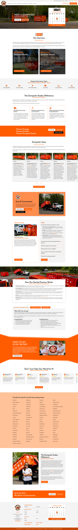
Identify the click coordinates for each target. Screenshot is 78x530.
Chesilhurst (28, 404)
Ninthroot (60, 528)
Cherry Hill (15, 404)
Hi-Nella (14, 417)
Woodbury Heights (43, 441)
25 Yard (25, 514)
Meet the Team (18, 259)
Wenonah (14, 439)
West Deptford (29, 439)
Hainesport (28, 415)
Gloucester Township (17, 413)
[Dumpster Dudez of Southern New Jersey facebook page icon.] (74, 1)
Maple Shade (15, 421)
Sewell (54, 432)
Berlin (54, 400)
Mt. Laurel (28, 426)
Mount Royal (55, 423)
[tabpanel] (21, 113)
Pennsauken (15, 430)
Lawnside (41, 417)
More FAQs (44, 259)
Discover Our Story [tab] (35, 307)
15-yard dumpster (47, 164)
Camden (41, 402)
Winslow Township (16, 441)
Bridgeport (28, 402)
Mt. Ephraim (15, 426)
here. (23, 317)
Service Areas (27, 524)
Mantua (54, 419)
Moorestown (42, 423)
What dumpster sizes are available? (48, 248)
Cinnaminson (42, 404)
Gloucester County (57, 410)
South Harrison (29, 434)
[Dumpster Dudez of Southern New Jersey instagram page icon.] (76, 1)
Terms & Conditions (40, 528)
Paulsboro (55, 428)
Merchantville (15, 423)
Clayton (14, 406)
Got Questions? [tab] (45, 307)
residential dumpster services (23, 57)
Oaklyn (27, 428)
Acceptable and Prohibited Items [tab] (21, 307)
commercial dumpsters (44, 58)
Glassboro (28, 410)
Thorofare (15, 436)
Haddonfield (15, 415)
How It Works (31, 3)
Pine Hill (27, 430)
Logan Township (16, 419)
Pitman (54, 430)
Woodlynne (55, 441)
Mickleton (28, 423)
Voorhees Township (30, 436)
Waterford (55, 436)
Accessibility (46, 528)
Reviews (52, 471)
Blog (72, 0)
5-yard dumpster (19, 164)
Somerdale (15, 434)
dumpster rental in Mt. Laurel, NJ (45, 42)
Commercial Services (46, 70)
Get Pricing (25, 19)
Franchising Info (17, 355)
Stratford (41, 434)
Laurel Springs (29, 417)
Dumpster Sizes (19, 3)
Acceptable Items (25, 3)
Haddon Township (56, 413)
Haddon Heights (42, 413)
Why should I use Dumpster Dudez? (48, 256)
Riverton (28, 432)
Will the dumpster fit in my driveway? (48, 245)
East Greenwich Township (58, 406)
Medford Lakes (56, 421)
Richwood (15, 432)
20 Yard (37, 512)
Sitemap (50, 528)
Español (66, 0)
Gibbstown (15, 410)
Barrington (28, 400)
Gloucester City (42, 410)
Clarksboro (55, 404)
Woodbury (28, 441)
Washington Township (43, 436)
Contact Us (44, 481)
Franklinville (42, 408)
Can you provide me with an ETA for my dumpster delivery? (51, 252)
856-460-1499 (17, 521)
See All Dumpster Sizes (39, 186)
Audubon (14, 400)
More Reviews (39, 387)
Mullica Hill (41, 426)
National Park (55, 426)
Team (37, 518)
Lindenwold (55, 417)
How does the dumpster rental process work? (50, 224)
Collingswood (42, 406)
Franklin (27, 408)
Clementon (28, 406)
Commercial (14, 3)
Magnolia (28, 419)
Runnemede (41, 432)
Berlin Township (16, 402)
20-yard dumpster (59, 164)
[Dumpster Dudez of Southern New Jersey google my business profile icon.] (75, 1)
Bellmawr (41, 400)
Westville (41, 439)
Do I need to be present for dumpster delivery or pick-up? (51, 242)
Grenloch (28, 413)
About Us (35, 3)
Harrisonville (55, 415)
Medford (41, 421)
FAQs (69, 0)
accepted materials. (45, 296)
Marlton (28, 421)
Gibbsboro (55, 408)
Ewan (14, 408)
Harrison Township (43, 415)
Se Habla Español (58, 132)
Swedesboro (55, 434)
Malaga (40, 419)
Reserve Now (73, 3)
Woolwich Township (17, 443)
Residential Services (19, 70)
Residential (9, 3)
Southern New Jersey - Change (59, 0)
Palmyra (41, 428)
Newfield (14, 428)
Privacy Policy (33, 528)
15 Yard (25, 512)
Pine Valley (41, 430)
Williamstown (55, 439)
